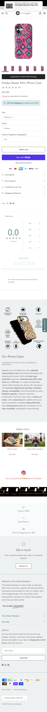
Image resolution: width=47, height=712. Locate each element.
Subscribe (24, 658)
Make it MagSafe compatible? (14, 134)
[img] (9, 87)
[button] (34, 223)
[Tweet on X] (8, 203)
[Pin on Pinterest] (13, 203)
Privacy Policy (6, 690)
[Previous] (3, 491)
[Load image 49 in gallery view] (23, 40)
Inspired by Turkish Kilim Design (23, 76)
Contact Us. (23, 566)
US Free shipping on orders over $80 (23, 3)
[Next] (43, 491)
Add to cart (23, 149)
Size (3, 112)
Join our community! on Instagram (23, 478)
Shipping (5, 96)
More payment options (24, 163)
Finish (4, 123)
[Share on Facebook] (10, 203)
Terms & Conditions (20, 690)
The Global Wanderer (14, 704)
